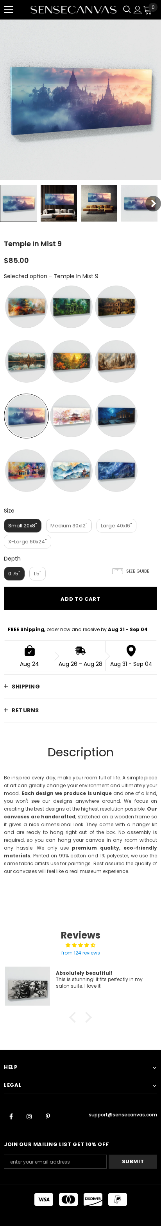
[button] (74, 1017)
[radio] (26, 306)
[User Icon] (138, 10)
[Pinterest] (48, 1116)
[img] (80, 945)
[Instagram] (29, 1116)
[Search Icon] (127, 10)
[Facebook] (11, 1116)
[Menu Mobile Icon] (8, 9)
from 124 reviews (80, 952)
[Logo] (73, 9)
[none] (18, 203)
